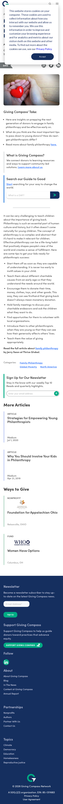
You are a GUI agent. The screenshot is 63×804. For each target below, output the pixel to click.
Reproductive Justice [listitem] (14, 762)
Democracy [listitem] (10, 749)
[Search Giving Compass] (50, 4)
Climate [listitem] (8, 744)
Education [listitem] (9, 753)
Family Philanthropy (31, 362)
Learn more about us (30, 167)
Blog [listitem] (6, 680)
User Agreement (31, 799)
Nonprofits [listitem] (9, 712)
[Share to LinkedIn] (44, 65)
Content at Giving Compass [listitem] (18, 689)
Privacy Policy (31, 795)
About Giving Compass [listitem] (16, 676)
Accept (42, 56)
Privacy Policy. (44, 49)
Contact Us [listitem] (9, 725)
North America (48, 366)
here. (54, 144)
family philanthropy (46, 348)
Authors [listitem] (8, 717)
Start (9, 184)
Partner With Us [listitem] (12, 721)
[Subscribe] (56, 393)
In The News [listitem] (10, 684)
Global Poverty (28, 366)
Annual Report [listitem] (11, 693)
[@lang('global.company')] (5, 4)
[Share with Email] (58, 65)
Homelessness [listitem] (11, 758)
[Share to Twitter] (51, 65)
